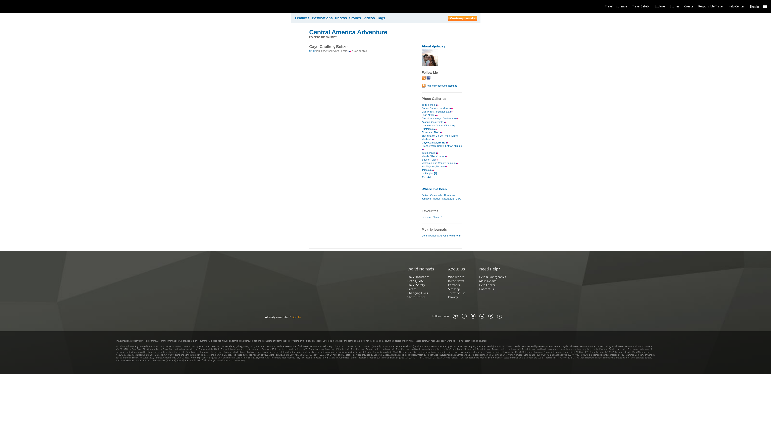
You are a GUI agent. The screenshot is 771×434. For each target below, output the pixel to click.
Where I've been (434, 189)
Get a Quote (415, 281)
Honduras (449, 195)
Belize (312, 51)
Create (688, 6)
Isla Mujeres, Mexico (433, 166)
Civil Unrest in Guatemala (436, 111)
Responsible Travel (710, 6)
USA (458, 198)
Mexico (437, 198)
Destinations (322, 18)
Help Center (736, 6)
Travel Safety (641, 6)
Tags (381, 18)
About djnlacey (433, 46)
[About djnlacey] (430, 64)
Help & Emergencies (492, 277)
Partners (454, 285)
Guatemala (436, 195)
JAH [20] (426, 176)
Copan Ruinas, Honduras (436, 108)
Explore (660, 6)
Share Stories (416, 297)
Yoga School (429, 104)
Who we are (456, 277)
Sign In (754, 6)
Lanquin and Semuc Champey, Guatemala (438, 127)
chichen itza (428, 159)
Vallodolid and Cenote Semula (439, 163)
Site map (454, 289)
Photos (341, 18)
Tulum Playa (429, 152)
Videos (369, 18)
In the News (456, 281)
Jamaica (426, 170)
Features (302, 18)
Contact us (486, 289)
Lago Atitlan (428, 115)
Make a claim (488, 281)
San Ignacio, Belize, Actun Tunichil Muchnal (440, 137)
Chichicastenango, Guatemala (438, 118)
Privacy (453, 297)
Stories (674, 6)
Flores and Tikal (431, 132)
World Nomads (21, 6)
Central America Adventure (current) (441, 235)
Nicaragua (448, 198)
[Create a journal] (462, 19)
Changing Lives (417, 293)
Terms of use (456, 293)
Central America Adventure (348, 32)
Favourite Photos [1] (432, 217)
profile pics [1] (429, 173)
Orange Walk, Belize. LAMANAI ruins (442, 146)
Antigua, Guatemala (433, 122)
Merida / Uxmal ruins (433, 156)
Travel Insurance (616, 6)
